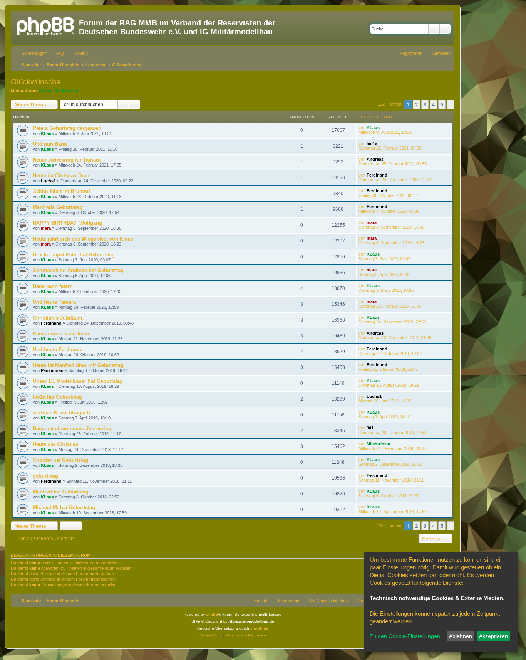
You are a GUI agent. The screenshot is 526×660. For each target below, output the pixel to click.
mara (46, 228)
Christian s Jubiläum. (58, 318)
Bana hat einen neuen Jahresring (72, 428)
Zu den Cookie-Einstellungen (405, 636)
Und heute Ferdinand (58, 349)
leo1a (372, 143)
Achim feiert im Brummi (61, 191)
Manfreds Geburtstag (57, 207)
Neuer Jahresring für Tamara (67, 160)
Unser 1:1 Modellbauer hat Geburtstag (78, 381)
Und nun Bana (50, 144)
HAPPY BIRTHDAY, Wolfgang (67, 223)
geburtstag (45, 476)
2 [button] (416, 104)
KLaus (45, 90)
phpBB (212, 614)
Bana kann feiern (53, 286)
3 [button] (425, 104)
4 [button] (433, 104)
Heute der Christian (56, 444)
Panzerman (52, 370)
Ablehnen (460, 636)
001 (370, 428)
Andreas (375, 159)
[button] (450, 104)
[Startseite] (46, 25)
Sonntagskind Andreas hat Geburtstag (78, 270)
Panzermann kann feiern (62, 334)
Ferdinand (377, 175)
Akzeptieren (493, 636)
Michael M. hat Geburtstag (64, 507)
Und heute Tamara (54, 302)
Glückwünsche (35, 81)
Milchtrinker (67, 90)
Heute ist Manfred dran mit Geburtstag (78, 365)
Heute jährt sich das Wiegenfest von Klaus (83, 239)
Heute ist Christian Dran (61, 175)
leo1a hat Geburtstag (57, 397)
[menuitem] (56, 53)
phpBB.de (259, 628)
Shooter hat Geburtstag (60, 460)
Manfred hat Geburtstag (61, 492)
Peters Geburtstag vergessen (67, 128)
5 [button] (442, 104)
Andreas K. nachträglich (61, 413)
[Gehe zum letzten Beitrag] (383, 127)
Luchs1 (48, 180)
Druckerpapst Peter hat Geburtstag (74, 255)
